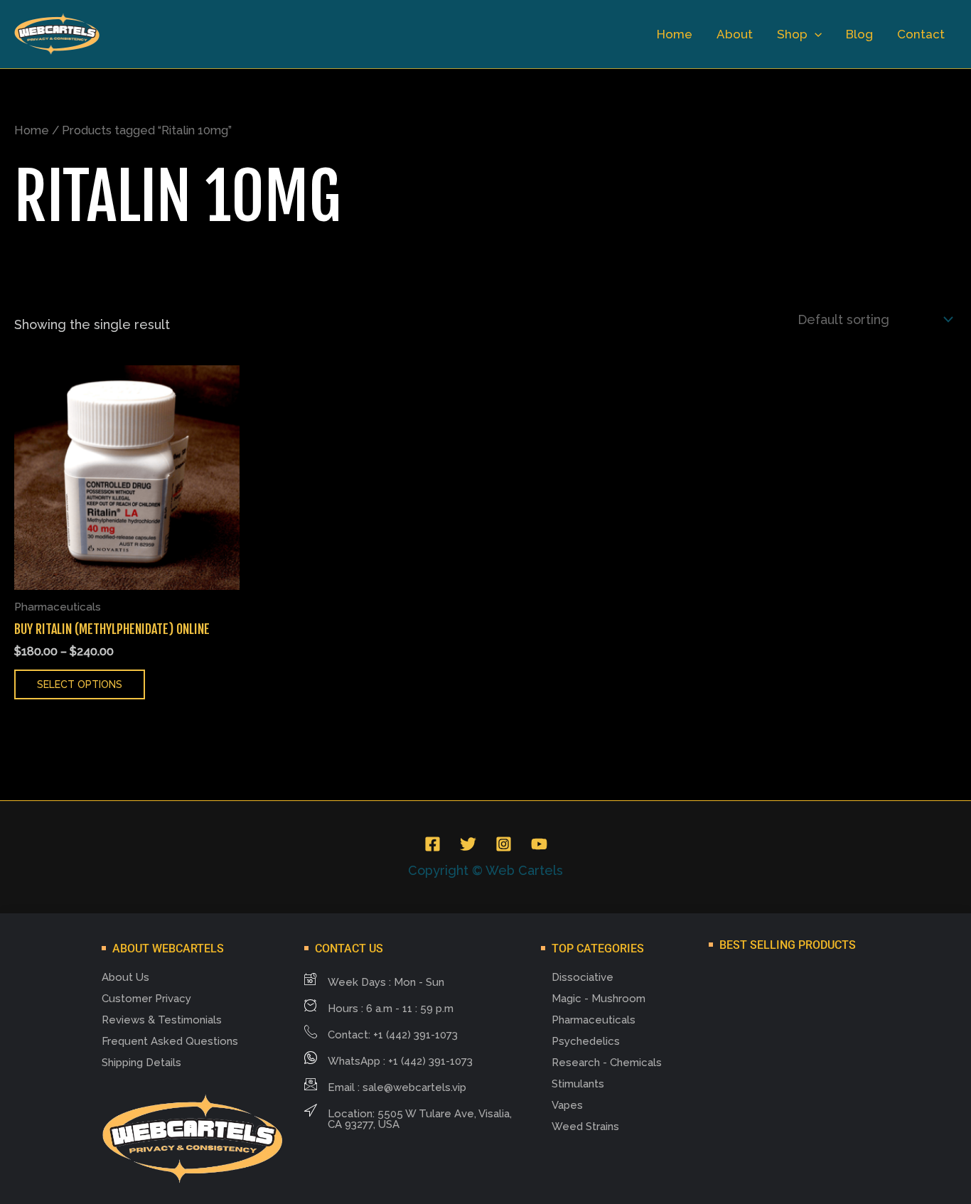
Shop (792, 34)
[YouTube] (539, 844)
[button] (815, 34)
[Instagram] (503, 844)
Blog (859, 34)
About (735, 34)
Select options (79, 684)
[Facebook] (432, 844)
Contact (921, 34)
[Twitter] (468, 844)
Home (674, 34)
